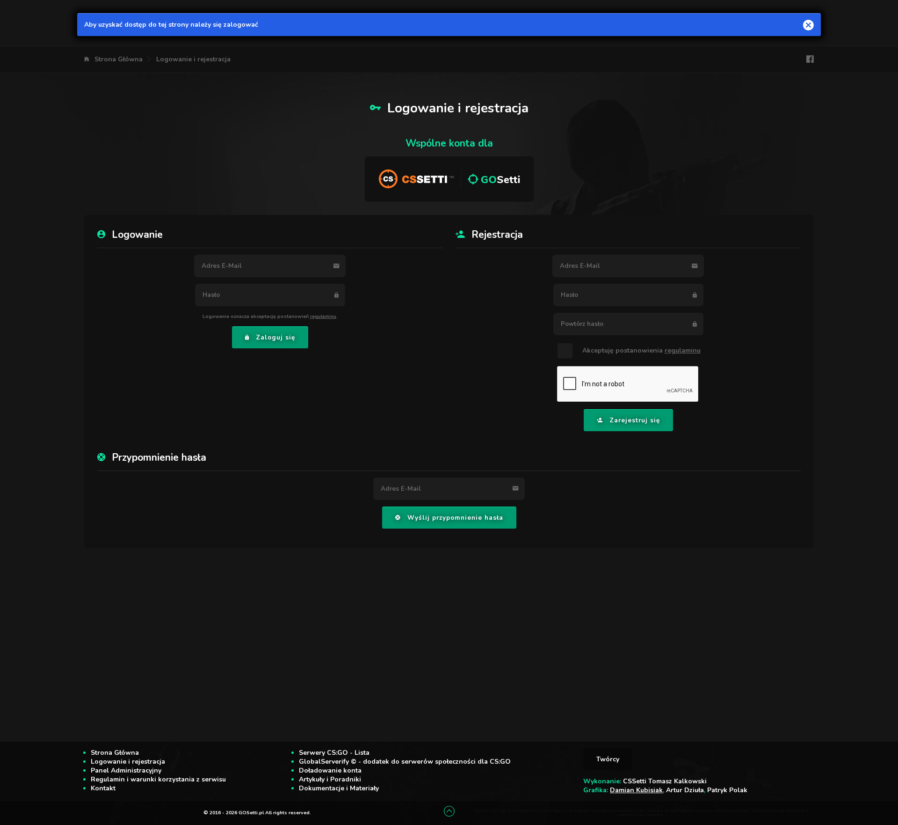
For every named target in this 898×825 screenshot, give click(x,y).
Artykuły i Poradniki (330, 779)
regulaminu (323, 316)
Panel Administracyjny (126, 770)
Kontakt (103, 788)
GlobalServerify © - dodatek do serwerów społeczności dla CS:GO (405, 761)
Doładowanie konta (330, 770)
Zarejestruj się (634, 420)
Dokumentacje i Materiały (339, 788)
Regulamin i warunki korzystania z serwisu (158, 779)
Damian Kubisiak (636, 790)
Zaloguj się (275, 337)
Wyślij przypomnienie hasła (455, 518)
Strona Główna (118, 59)
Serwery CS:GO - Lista (334, 752)
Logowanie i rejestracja (193, 59)
